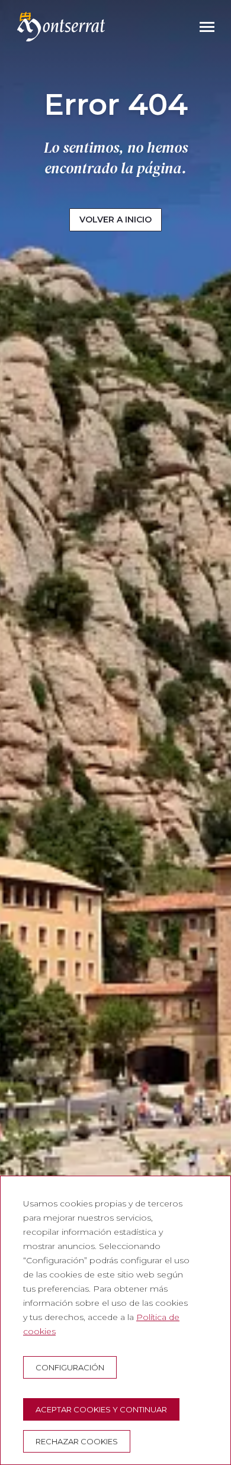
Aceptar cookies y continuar (101, 1409)
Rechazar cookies (77, 1441)
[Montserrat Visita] (61, 26)
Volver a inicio (115, 219)
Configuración (70, 1367)
